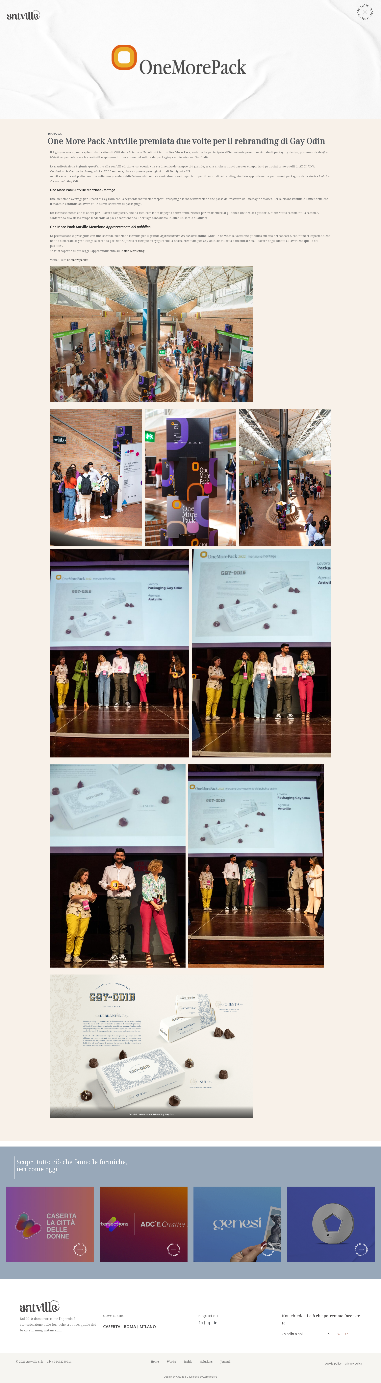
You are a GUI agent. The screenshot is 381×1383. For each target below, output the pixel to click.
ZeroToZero (210, 1376)
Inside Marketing (132, 251)
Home (155, 1361)
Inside (188, 1361)
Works (171, 1361)
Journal (225, 1361)
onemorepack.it (77, 260)
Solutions (206, 1361)
